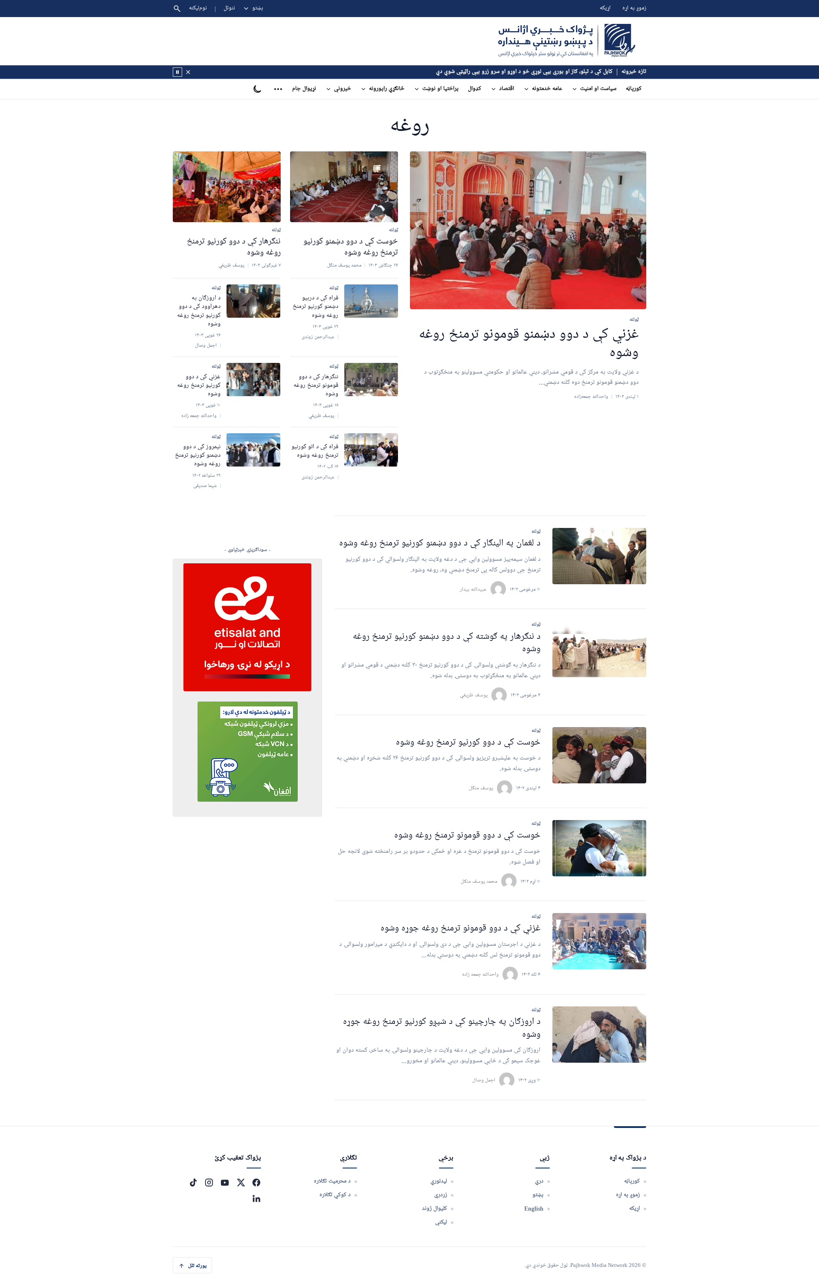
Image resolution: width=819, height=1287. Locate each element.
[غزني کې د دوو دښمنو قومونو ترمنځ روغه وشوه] (528, 230)
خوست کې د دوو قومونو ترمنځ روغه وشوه (467, 835)
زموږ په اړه (634, 8)
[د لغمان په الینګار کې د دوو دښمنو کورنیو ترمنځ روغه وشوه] (599, 556)
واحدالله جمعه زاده (480, 974)
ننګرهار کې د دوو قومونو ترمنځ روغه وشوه (315, 386)
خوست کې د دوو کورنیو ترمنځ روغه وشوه (468, 742)
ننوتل (229, 8)
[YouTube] (224, 1182)
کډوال (474, 89)
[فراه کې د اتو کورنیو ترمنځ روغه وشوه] (371, 450)
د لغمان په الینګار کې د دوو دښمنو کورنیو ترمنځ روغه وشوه (439, 543)
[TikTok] (193, 1182)
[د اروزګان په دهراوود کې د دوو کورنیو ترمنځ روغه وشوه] (253, 301)
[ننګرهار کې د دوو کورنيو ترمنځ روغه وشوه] (227, 186)
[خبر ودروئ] (177, 72)
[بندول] (188, 72)
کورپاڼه (634, 89)
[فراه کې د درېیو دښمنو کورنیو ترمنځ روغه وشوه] (371, 301)
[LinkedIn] (256, 1198)
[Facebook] (256, 1182)
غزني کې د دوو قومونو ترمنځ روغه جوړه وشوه (460, 928)
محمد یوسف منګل (479, 881)
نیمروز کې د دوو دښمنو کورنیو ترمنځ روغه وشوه (198, 455)
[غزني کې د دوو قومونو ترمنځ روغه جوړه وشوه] (599, 941)
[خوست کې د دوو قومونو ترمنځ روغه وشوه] (599, 848)
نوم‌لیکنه (198, 8)
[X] (240, 1182)
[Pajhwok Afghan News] (566, 41)
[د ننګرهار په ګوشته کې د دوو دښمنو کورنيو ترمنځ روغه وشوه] (599, 649)
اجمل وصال (483, 1080)
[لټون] (177, 8)
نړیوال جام (304, 89)
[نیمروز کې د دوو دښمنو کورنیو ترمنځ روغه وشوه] (253, 450)
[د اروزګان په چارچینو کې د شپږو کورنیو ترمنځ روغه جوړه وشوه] (599, 1034)
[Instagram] (209, 1182)
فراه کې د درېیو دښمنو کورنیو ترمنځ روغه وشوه (315, 307)
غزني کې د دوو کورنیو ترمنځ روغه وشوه (199, 386)
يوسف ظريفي (474, 695)
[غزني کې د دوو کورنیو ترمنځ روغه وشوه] (253, 379)
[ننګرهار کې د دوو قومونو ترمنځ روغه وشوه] (371, 379)
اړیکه (605, 8)
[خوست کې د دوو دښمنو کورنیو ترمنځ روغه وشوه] (344, 186)
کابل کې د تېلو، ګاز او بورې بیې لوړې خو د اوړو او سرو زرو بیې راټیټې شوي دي (524, 72)
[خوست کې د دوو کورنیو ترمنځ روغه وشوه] (599, 755)
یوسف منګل (481, 788)
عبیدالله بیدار (473, 589)
